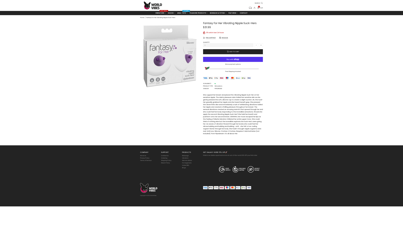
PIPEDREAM (218, 88)
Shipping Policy (166, 160)
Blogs (184, 168)
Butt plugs (185, 155)
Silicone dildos (187, 160)
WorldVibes (153, 5)
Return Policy (165, 163)
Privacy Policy (144, 158)
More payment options (233, 64)
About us (143, 155)
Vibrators (185, 158)
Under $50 (185, 165)
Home (142, 17)
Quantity (206, 42)
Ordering (164, 158)
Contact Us (165, 155)
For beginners (187, 163)
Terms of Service (146, 160)
